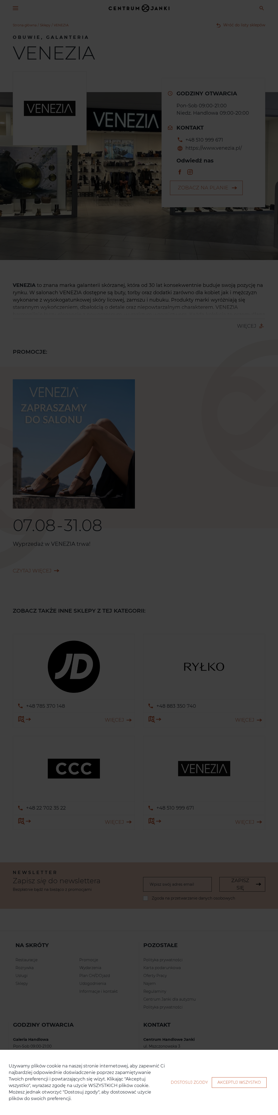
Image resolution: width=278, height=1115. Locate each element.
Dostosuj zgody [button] (189, 1082)
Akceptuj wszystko (239, 1082)
